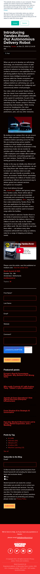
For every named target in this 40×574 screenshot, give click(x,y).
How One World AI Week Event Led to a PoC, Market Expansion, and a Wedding (19, 423)
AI (10, 281)
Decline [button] (24, 23)
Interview (13, 440)
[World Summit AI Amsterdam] (20, 545)
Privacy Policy (21, 499)
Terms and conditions (22, 561)
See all (6, 451)
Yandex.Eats (10, 190)
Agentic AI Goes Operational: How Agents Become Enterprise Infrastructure (18, 399)
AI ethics (12, 445)
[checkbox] (20, 478)
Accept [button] (15, 23)
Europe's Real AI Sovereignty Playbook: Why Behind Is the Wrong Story (19, 375)
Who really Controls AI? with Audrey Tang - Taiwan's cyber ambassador (19, 387)
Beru (24, 199)
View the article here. (21, 267)
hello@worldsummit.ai (24, 537)
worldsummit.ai (9, 278)
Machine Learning (16, 447)
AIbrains (12, 443)
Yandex (13, 46)
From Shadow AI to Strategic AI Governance (17, 411)
